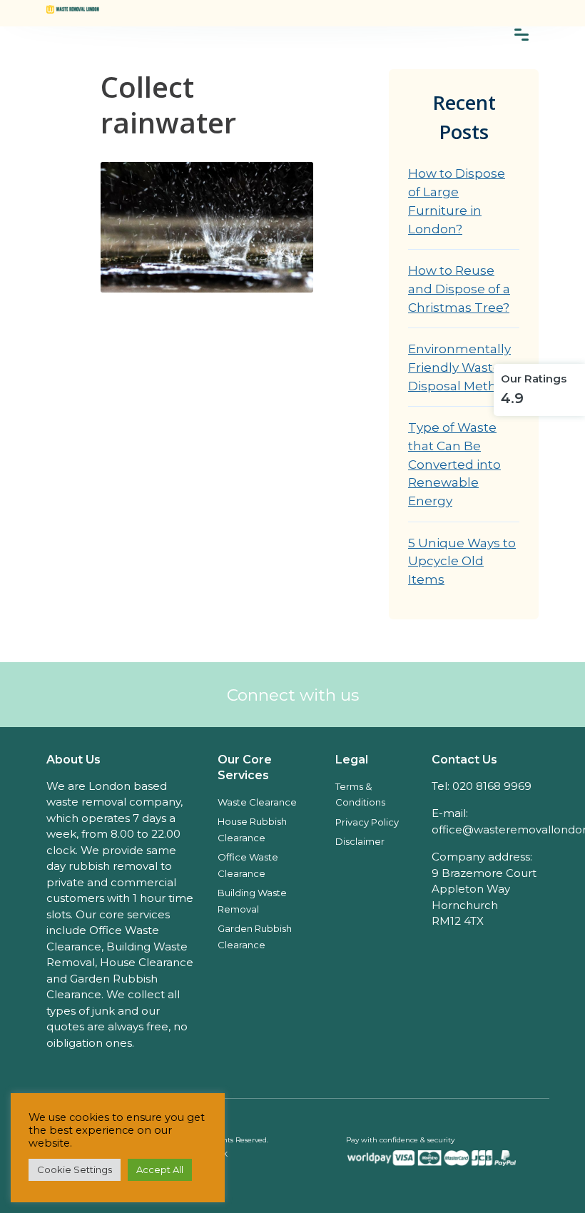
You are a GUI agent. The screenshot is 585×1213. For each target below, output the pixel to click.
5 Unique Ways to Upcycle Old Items (462, 561)
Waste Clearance (257, 802)
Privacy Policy (367, 822)
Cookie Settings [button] (74, 1169)
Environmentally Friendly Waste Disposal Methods (463, 366)
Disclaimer (360, 841)
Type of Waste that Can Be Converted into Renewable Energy (454, 464)
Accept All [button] (159, 1169)
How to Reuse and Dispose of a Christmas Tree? (459, 288)
